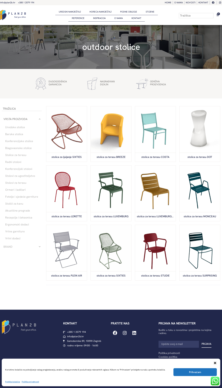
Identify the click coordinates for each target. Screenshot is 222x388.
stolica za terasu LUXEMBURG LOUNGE (159, 216)
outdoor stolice (111, 46)
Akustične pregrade (17, 210)
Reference (78, 18)
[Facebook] (115, 332)
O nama (118, 18)
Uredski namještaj (70, 11)
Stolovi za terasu (15, 183)
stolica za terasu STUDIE (155, 275)
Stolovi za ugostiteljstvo (20, 176)
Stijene (150, 11)
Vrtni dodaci (12, 238)
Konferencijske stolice (19, 141)
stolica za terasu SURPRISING (200, 275)
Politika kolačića (12, 381)
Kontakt (136, 18)
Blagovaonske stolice (18, 148)
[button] (215, 363)
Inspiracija (99, 18)
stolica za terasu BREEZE (111, 157)
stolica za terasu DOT (199, 157)
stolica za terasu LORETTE (67, 216)
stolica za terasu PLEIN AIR (66, 275)
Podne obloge (128, 11)
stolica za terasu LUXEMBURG (111, 216)
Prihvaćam (195, 372)
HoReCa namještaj (100, 11)
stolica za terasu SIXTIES (111, 275)
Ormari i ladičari (15, 190)
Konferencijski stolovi (18, 169)
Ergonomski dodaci (17, 224)
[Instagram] (124, 332)
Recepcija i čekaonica (18, 217)
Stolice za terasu (15, 155)
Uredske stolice (15, 127)
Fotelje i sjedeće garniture (21, 197)
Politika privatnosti (30, 381)
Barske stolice (14, 134)
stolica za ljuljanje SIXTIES (67, 157)
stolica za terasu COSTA (155, 157)
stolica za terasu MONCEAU (200, 216)
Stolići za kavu (14, 203)
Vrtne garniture (15, 231)
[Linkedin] (134, 332)
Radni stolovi (13, 162)
